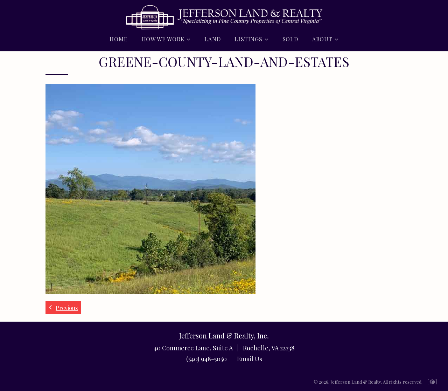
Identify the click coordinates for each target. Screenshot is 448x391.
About (322, 39)
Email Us (249, 359)
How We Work (163, 39)
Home (118, 39)
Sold (290, 39)
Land (212, 39)
